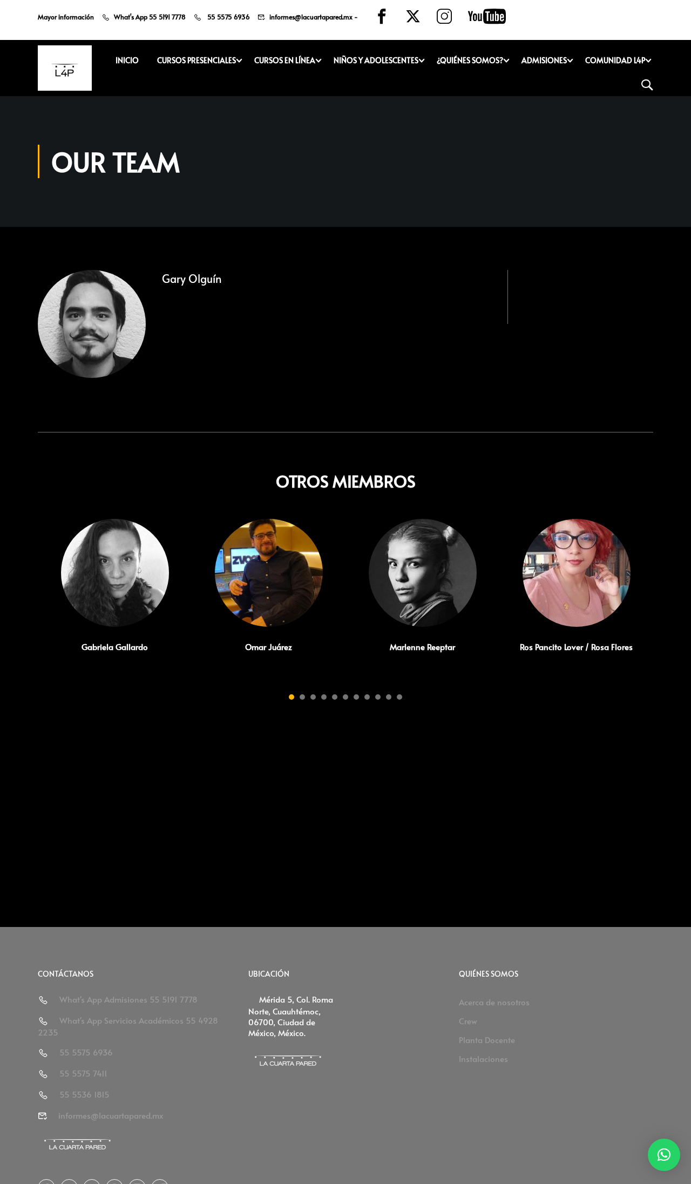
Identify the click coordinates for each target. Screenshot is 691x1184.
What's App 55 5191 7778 (150, 16)
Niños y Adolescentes (376, 60)
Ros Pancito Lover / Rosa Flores (576, 646)
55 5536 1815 (84, 1094)
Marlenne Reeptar (422, 646)
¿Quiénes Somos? (470, 60)
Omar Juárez (268, 646)
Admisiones (544, 60)
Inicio (127, 60)
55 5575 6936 (228, 16)
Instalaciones (483, 1058)
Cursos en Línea (284, 60)
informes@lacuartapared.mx (311, 16)
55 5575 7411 (83, 1073)
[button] (291, 697)
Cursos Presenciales (196, 60)
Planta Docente (487, 1039)
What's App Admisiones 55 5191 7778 (128, 999)
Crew (468, 1020)
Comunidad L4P (615, 60)
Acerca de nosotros (494, 1001)
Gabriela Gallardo (115, 646)
